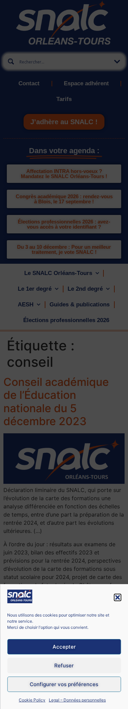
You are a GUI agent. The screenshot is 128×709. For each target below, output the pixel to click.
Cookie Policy (32, 700)
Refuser (64, 665)
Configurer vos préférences (64, 684)
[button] (117, 597)
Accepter (64, 646)
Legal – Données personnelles (77, 700)
